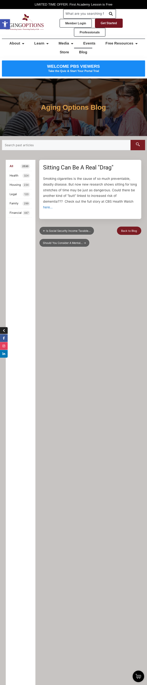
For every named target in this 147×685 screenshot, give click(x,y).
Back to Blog (129, 230)
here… (48, 207)
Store (64, 52)
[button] (5, 24)
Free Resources (119, 43)
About (14, 43)
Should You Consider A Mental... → (64, 242)
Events (89, 43)
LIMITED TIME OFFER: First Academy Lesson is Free (73, 4)
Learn (39, 43)
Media (64, 43)
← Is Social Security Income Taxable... (67, 230)
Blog (83, 52)
